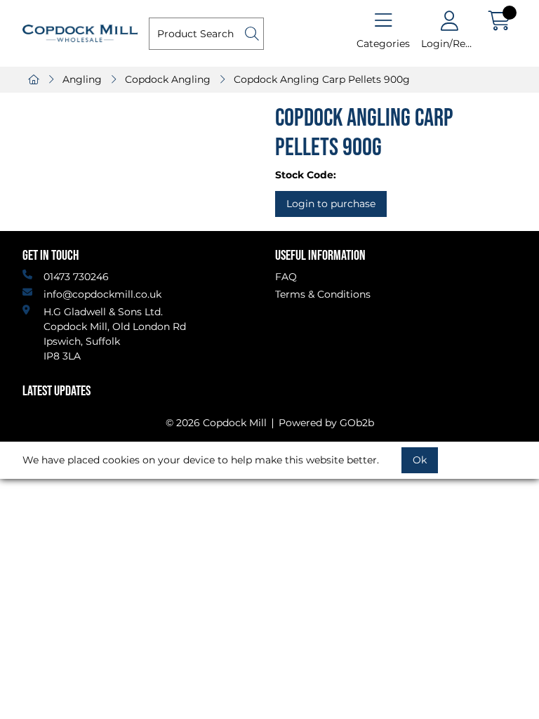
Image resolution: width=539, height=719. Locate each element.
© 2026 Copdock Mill (216, 422)
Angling (82, 79)
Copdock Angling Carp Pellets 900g (322, 79)
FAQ (286, 276)
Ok (420, 460)
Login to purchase (330, 203)
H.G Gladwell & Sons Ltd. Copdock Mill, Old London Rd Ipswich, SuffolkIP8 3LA (115, 333)
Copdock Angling (168, 79)
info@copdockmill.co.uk (102, 294)
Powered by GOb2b (326, 422)
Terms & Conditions (323, 294)
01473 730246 (76, 276)
